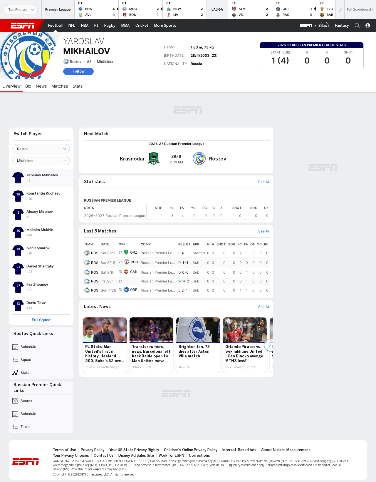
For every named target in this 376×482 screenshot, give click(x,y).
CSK (133, 272)
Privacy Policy (93, 450)
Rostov (75, 61)
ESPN (23, 25)
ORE (133, 289)
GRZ (133, 252)
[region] (208, 212)
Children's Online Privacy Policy (191, 450)
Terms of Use (64, 450)
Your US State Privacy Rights (134, 450)
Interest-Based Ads (239, 450)
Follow (79, 71)
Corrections (199, 455)
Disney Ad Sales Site (136, 455)
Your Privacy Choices (71, 455)
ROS (94, 253)
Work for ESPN (171, 455)
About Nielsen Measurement (285, 450)
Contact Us (104, 455)
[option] (105, 345)
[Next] (339, 9)
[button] (357, 25)
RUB (134, 262)
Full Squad (41, 320)
